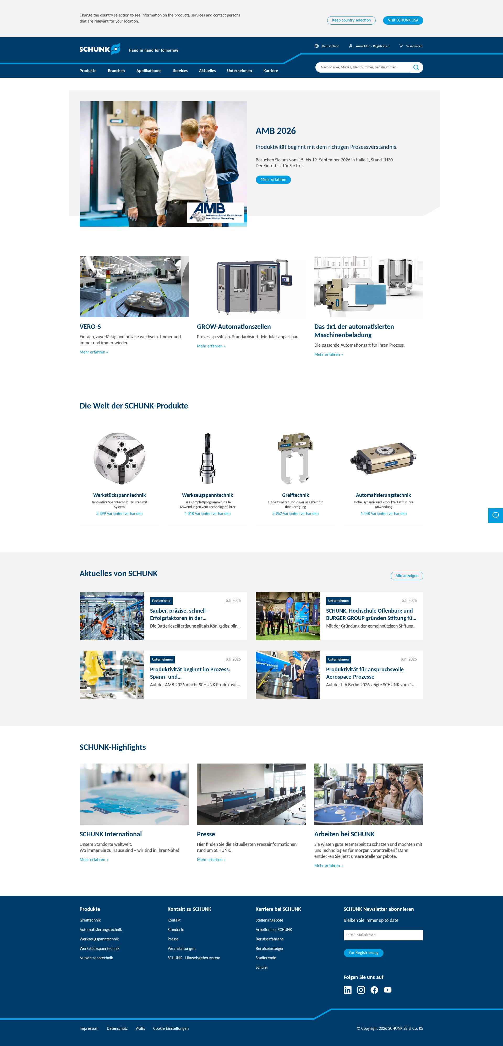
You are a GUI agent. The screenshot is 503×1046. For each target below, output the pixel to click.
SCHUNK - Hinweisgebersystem (194, 958)
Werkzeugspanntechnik (99, 939)
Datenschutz (117, 1029)
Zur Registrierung (364, 953)
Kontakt (174, 920)
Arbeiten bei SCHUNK (274, 930)
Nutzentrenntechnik (96, 958)
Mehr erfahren (273, 180)
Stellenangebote (269, 920)
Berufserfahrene (270, 939)
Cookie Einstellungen (171, 1029)
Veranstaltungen (181, 949)
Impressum (89, 1029)
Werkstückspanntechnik (99, 949)
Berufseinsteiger (270, 949)
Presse (173, 939)
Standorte (176, 930)
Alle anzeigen (407, 576)
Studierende (266, 958)
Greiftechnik (90, 920)
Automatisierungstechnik (101, 930)
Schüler (262, 968)
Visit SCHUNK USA (403, 20)
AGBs (140, 1029)
